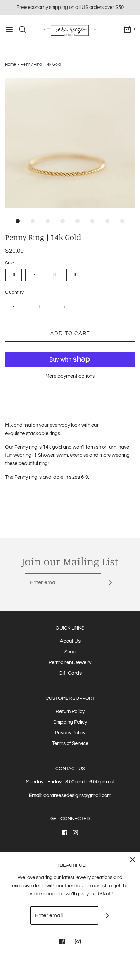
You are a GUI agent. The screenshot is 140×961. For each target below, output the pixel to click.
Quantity (14, 292)
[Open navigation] (9, 29)
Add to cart (70, 333)
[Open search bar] (25, 29)
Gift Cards (70, 673)
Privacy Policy (70, 732)
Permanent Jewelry (70, 662)
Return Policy (70, 711)
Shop (70, 651)
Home (10, 64)
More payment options (70, 376)
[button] (70, 143)
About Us (70, 641)
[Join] (110, 582)
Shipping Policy (70, 722)
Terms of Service (70, 743)
